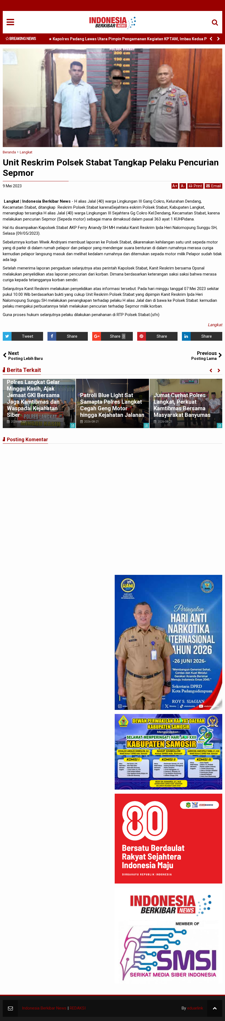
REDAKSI (78, 1008)
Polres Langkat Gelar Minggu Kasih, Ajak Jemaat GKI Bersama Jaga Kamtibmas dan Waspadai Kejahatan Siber (33, 398)
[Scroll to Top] (214, 1008)
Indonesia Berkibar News (44, 1008)
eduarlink (195, 1008)
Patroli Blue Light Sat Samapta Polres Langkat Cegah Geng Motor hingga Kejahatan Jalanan (112, 405)
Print (198, 186)
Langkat (215, 324)
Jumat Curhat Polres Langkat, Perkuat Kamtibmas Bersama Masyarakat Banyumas (182, 405)
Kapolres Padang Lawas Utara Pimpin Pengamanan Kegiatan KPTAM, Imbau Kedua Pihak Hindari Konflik (134, 40)
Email (216, 186)
